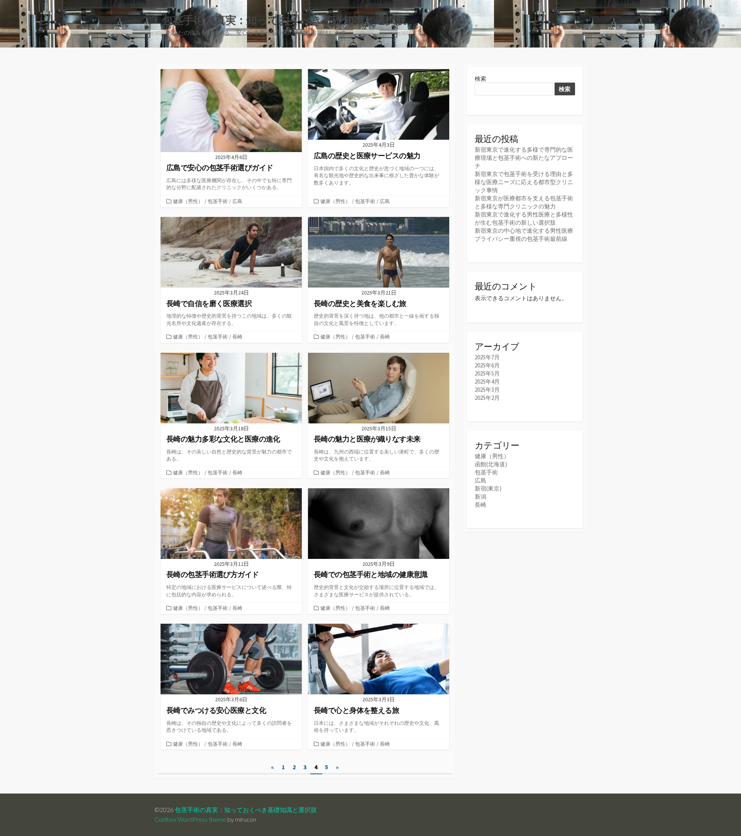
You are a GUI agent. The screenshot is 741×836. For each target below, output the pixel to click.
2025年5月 (487, 373)
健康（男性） (188, 201)
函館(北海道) (491, 464)
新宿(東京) (488, 488)
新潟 (480, 496)
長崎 (237, 336)
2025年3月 (487, 389)
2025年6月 (487, 365)
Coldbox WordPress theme (190, 819)
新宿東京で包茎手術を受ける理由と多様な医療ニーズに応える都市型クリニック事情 (524, 182)
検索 (480, 78)
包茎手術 (218, 201)
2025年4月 (487, 381)
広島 (237, 201)
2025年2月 (487, 397)
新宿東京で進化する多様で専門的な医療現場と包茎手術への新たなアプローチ (524, 157)
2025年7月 (487, 357)
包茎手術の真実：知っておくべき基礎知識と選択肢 (246, 809)
